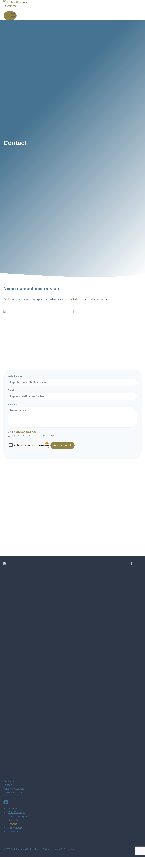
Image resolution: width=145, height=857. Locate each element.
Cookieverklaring (13, 792)
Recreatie (13, 820)
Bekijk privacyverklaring (22, 431)
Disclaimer (9, 781)
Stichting (13, 831)
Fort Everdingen (17, 816)
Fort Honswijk (16, 812)
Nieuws (12, 808)
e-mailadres (73, 299)
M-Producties (67, 849)
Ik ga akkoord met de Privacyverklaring (32, 435)
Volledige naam (17, 376)
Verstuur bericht (62, 445)
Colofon (7, 784)
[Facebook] (5, 802)
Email (12, 390)
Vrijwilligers (15, 827)
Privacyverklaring (13, 788)
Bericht (12, 404)
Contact (12, 824)
